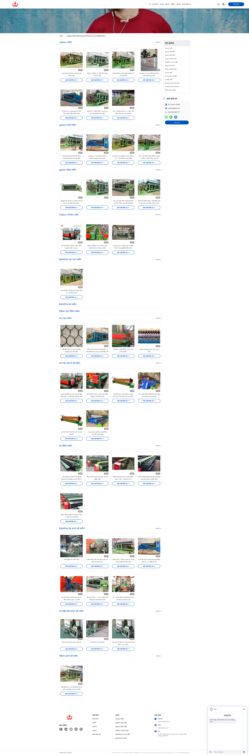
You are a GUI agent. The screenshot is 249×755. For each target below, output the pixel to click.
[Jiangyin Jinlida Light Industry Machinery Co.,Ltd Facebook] (61, 729)
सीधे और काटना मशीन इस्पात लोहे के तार (71, 642)
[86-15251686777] (175, 117)
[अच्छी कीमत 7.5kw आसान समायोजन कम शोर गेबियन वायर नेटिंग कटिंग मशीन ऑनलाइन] (97, 418)
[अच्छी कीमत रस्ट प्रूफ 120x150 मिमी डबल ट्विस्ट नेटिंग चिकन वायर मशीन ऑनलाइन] (149, 60)
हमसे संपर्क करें (186, 4)
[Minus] (244, 709)
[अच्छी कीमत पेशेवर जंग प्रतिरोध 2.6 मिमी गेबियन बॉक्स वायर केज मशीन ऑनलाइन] (97, 60)
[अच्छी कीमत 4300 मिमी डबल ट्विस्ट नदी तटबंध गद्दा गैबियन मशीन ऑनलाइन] (71, 60)
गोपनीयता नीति (62, 752)
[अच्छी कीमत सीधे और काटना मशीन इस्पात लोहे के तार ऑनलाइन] (71, 629)
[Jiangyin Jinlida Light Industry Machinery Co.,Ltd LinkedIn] (66, 729)
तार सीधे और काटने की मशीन (97, 642)
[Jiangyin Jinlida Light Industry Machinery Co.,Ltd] (15, 4)
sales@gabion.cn (174, 108)
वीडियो (173, 4)
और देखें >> (158, 42)
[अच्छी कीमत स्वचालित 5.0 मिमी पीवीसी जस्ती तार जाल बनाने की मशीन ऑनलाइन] (123, 336)
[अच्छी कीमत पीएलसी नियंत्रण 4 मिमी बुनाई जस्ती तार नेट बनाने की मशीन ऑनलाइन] (123, 60)
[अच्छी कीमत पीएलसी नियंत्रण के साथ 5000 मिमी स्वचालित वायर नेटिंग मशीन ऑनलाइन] (71, 336)
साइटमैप (69, 752)
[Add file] (210, 752)
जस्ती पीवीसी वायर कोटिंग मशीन (71, 559)
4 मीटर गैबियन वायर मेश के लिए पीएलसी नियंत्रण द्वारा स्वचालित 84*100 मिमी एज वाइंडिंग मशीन (71, 479)
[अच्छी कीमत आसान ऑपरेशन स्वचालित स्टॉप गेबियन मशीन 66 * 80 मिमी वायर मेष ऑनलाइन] (71, 277)
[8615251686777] (71, 729)
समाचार (178, 4)
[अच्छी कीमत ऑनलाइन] (97, 187)
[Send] (244, 752)
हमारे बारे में (155, 4)
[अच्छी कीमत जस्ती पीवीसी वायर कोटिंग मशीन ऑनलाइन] (71, 546)
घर (150, 4)
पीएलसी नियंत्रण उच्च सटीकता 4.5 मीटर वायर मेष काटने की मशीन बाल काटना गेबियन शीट (123, 396)
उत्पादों (162, 4)
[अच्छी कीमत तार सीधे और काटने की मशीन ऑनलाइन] (97, 629)
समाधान (167, 4)
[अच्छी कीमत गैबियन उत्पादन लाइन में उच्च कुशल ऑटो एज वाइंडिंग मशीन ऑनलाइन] (97, 463)
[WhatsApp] (166, 117)
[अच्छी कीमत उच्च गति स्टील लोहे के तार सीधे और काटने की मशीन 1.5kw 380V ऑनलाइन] (123, 629)
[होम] (70, 719)
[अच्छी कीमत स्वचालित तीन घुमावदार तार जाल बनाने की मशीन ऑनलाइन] (149, 336)
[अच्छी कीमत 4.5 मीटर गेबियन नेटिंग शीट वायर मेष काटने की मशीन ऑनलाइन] (71, 418)
